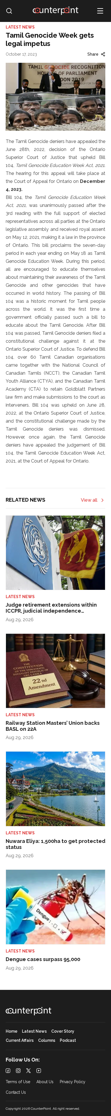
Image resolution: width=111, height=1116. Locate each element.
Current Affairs (20, 1040)
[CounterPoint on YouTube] (38, 1070)
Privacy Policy (72, 1082)
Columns (46, 1040)
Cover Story (62, 1031)
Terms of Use (18, 1082)
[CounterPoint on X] (28, 1070)
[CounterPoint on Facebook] (8, 1070)
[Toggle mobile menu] (100, 11)
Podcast (68, 1040)
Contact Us (16, 1092)
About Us (45, 1082)
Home (11, 1031)
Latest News (34, 1031)
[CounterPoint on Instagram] (18, 1070)
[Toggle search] (9, 10)
